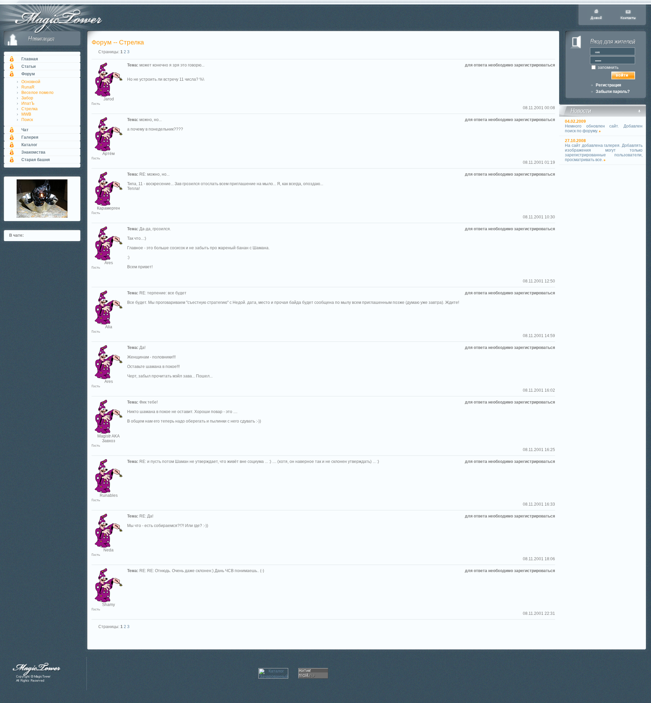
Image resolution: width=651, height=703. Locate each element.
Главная (29, 59)
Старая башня (35, 159)
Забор (27, 98)
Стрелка (29, 108)
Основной (30, 81)
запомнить (607, 67)
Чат (24, 130)
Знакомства (33, 152)
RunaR (28, 87)
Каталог (29, 144)
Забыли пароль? (613, 91)
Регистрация (608, 85)
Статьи (28, 66)
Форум (28, 74)
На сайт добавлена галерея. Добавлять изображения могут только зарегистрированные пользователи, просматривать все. (604, 152)
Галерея (29, 137)
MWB (26, 114)
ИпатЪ (28, 103)
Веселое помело (37, 92)
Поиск (27, 119)
